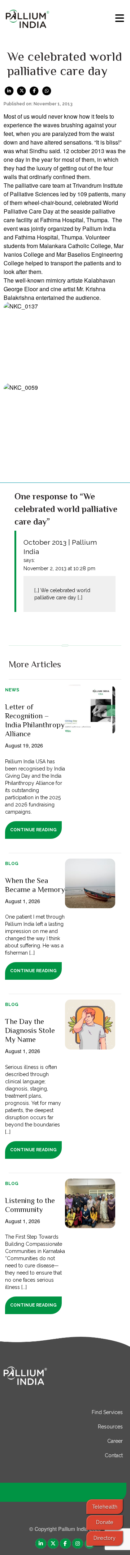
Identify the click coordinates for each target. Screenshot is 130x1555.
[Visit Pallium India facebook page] (65, 1543)
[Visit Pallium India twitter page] (53, 1543)
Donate (104, 1522)
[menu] (119, 18)
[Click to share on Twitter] (21, 90)
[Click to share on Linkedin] (9, 90)
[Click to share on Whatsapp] (46, 90)
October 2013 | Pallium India (60, 546)
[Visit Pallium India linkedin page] (40, 1543)
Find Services (107, 1412)
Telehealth (104, 1507)
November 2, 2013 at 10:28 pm (59, 568)
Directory (105, 1538)
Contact (114, 1455)
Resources (110, 1427)
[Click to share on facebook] (34, 90)
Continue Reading (33, 829)
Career (115, 1441)
